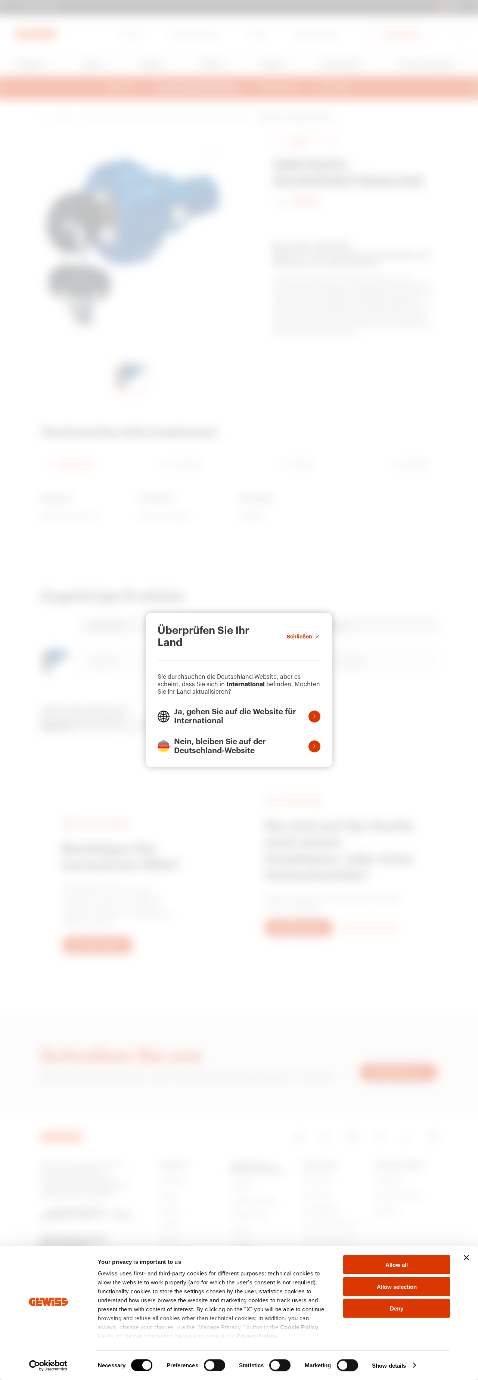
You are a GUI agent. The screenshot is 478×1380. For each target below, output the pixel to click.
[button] (239, 716)
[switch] (214, 1365)
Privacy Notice (256, 1336)
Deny (396, 1308)
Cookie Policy (299, 1327)
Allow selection (397, 1286)
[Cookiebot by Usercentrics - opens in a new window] (48, 1365)
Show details (389, 1365)
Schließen (299, 636)
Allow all (396, 1265)
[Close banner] (466, 1257)
